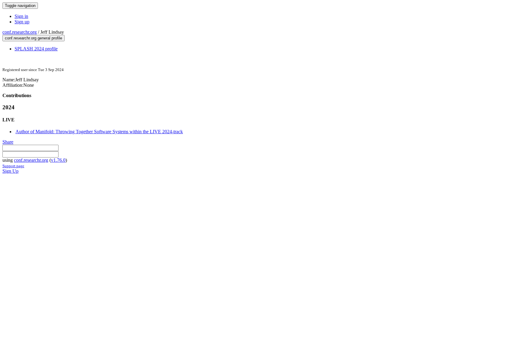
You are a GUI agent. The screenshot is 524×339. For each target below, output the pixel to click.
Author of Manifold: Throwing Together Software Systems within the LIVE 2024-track (99, 131)
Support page (13, 166)
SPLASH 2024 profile (36, 48)
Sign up (22, 21)
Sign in (21, 16)
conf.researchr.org (19, 32)
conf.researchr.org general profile (33, 38)
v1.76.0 (58, 160)
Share (7, 141)
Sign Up (10, 171)
